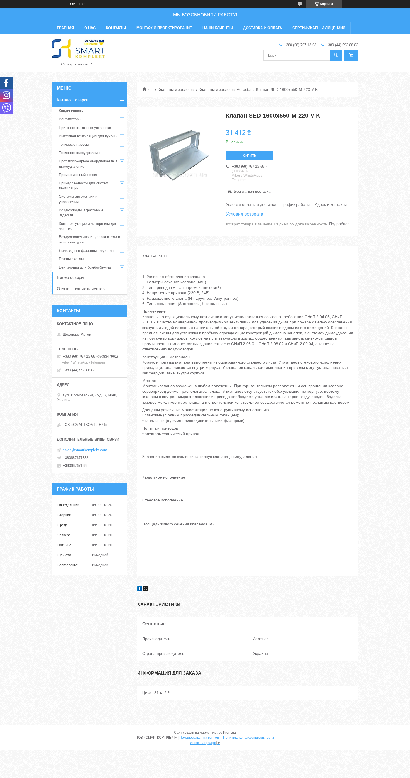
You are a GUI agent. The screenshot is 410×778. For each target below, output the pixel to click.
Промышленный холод (78, 175)
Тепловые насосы (74, 144)
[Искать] (336, 55)
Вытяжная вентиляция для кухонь (88, 136)
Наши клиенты (217, 28)
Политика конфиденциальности (248, 738)
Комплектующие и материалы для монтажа (88, 226)
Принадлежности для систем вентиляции (83, 185)
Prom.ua (229, 733)
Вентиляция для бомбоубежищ (85, 267)
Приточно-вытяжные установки (85, 128)
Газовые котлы (71, 259)
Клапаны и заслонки (176, 89)
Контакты (116, 28)
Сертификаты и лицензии (318, 28)
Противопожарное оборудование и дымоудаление (88, 163)
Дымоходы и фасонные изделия (86, 250)
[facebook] (139, 589)
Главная (65, 28)
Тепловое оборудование (79, 153)
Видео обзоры (70, 277)
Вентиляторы (70, 119)
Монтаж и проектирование (164, 28)
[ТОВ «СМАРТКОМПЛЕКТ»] (78, 48)
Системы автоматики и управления (78, 199)
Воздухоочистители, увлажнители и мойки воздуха (89, 239)
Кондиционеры (71, 111)
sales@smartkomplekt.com (85, 450)
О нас (90, 28)
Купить (249, 156)
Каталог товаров (72, 99)
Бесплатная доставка (252, 191)
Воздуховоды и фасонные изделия (81, 212)
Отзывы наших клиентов (81, 288)
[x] (145, 589)
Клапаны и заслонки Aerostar (225, 89)
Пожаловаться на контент (200, 738)
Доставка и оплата (262, 28)
